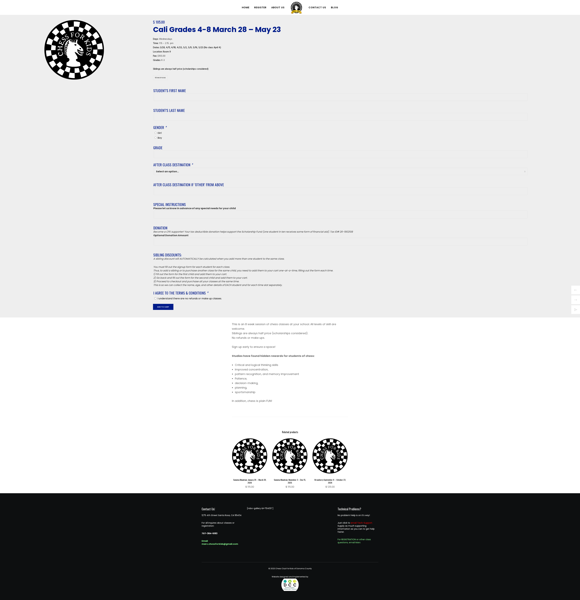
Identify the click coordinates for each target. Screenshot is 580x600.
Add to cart (163, 307)
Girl (160, 133)
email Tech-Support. (362, 522)
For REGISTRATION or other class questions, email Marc (354, 541)
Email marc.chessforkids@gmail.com (220, 542)
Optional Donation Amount (170, 235)
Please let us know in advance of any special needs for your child (194, 208)
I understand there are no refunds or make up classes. (190, 298)
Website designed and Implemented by (290, 576)
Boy (160, 138)
